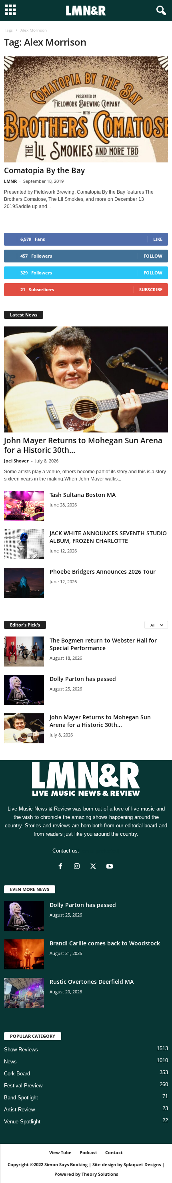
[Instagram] (78, 867)
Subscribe (150, 289)
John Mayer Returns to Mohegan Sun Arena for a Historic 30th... (83, 445)
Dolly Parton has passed (83, 679)
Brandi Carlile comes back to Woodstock (105, 943)
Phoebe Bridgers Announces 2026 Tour (103, 571)
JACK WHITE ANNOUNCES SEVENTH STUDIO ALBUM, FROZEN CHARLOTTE (108, 536)
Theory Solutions (100, 1174)
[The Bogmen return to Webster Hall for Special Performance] (24, 652)
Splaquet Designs (142, 1164)
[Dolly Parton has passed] (24, 690)
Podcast (88, 1152)
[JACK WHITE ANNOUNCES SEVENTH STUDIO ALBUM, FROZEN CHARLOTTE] (24, 544)
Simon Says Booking (66, 1164)
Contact (114, 1152)
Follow (153, 256)
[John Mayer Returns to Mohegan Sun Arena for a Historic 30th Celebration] (86, 379)
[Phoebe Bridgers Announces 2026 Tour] (24, 583)
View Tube (60, 1152)
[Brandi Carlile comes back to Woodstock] (24, 954)
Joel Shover (16, 461)
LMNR (10, 181)
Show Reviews (21, 1050)
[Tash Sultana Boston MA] (24, 506)
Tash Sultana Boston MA (83, 494)
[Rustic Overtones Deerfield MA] (24, 993)
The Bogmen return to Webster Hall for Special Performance (103, 644)
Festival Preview (23, 1086)
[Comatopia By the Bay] (86, 109)
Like (157, 239)
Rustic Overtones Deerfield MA (92, 981)
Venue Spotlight (22, 1122)
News (10, 1062)
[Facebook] (62, 867)
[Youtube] (110, 867)
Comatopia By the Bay (44, 170)
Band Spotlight (21, 1098)
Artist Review (19, 1110)
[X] (95, 867)
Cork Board (17, 1074)
